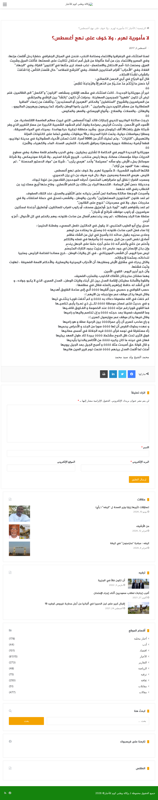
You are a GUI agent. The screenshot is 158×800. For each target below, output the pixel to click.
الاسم (145, 447)
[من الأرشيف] (19, 531)
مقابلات (142, 686)
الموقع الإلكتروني (66, 461)
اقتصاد (143, 650)
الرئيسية (142, 28)
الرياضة (142, 668)
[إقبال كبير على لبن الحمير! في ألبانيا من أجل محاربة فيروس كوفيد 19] (138, 608)
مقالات (143, 692)
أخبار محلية (140, 638)
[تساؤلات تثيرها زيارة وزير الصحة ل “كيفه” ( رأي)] (19, 514)
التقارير (143, 662)
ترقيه (144, 674)
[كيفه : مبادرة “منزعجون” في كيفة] (19, 549)
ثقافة (144, 680)
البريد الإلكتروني (139, 461)
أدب (144, 644)
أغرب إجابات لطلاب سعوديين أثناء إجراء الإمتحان (121, 593)
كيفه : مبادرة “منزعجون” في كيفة (129, 543)
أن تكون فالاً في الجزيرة (111, 580)
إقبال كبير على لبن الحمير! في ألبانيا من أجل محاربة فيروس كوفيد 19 (85, 604)
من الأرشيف (142, 526)
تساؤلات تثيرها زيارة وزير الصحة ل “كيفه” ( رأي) (122, 507)
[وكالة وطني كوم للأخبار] (79, 4)
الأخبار (132, 28)
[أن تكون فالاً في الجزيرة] (138, 584)
